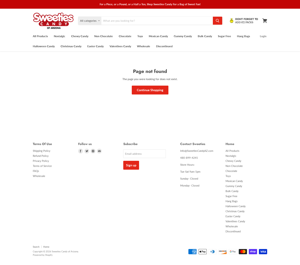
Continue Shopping (150, 90)
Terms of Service (42, 165)
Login (263, 36)
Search (36, 246)
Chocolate (125, 36)
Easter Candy (95, 46)
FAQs (36, 170)
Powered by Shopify (43, 255)
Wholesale (143, 46)
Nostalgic (59, 36)
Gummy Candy (183, 36)
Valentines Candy (120, 46)
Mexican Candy (158, 36)
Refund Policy (41, 155)
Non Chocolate (103, 36)
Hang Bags (243, 36)
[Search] (217, 21)
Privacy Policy (41, 160)
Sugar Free (224, 36)
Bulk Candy (205, 36)
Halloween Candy (44, 46)
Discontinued (164, 46)
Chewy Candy (79, 36)
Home (46, 246)
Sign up (131, 165)
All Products (40, 36)
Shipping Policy (41, 150)
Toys (140, 36)
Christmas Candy (71, 46)
